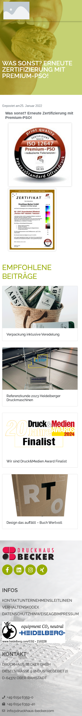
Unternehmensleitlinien (46, 600)
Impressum (67, 614)
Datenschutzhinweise (25, 614)
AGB (52, 614)
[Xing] (42, 569)
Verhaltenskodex (20, 607)
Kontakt (11, 600)
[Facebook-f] (7, 569)
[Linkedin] (19, 569)
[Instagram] (30, 569)
